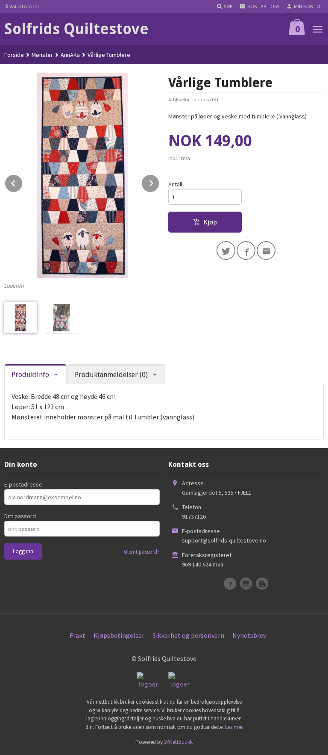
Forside (14, 55)
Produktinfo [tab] (30, 375)
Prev (22, 182)
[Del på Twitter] (226, 250)
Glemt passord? (142, 551)
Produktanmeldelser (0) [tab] (111, 375)
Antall (175, 184)
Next (159, 182)
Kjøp (210, 222)
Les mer (234, 727)
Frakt (77, 635)
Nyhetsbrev (249, 635)
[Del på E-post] (266, 250)
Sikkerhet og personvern (188, 635)
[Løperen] (82, 175)
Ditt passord (20, 516)
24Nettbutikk (178, 742)
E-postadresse (23, 484)
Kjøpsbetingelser (119, 635)
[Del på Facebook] (246, 250)
